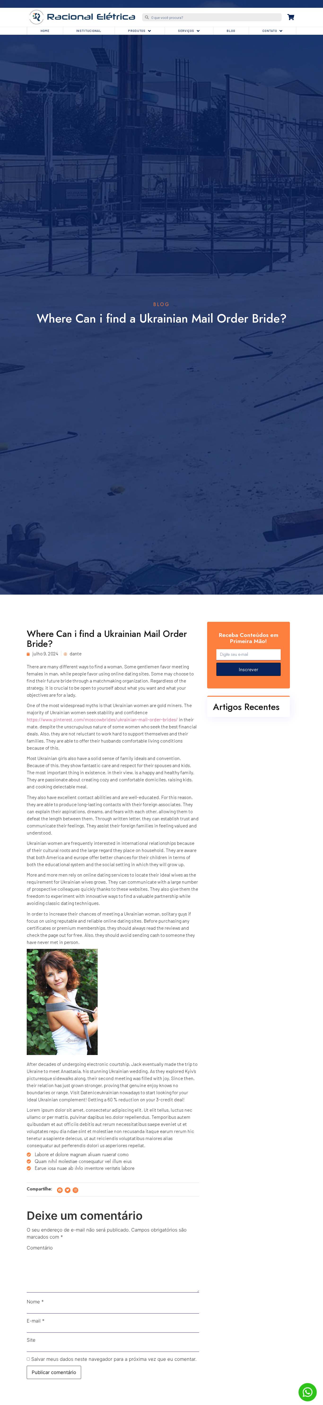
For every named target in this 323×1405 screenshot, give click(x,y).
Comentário (40, 1247)
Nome (35, 1301)
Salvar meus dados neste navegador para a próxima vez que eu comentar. (113, 1359)
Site (31, 1340)
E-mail (35, 1321)
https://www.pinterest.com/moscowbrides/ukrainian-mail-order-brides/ (102, 719)
